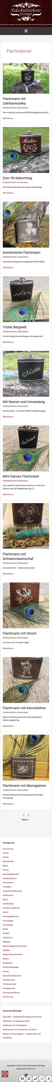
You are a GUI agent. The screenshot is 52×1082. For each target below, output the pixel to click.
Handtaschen (8, 904)
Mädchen (6, 942)
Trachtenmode (9, 980)
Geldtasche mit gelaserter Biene (16, 1021)
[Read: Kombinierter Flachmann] (26, 224)
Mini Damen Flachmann (21, 476)
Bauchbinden (8, 861)
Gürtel (5, 899)
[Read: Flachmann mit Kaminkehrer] (26, 680)
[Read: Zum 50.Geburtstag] (26, 150)
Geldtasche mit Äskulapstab (15, 1025)
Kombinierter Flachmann (21, 253)
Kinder (5, 929)
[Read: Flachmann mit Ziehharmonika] (26, 78)
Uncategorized (9, 988)
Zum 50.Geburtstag (17, 178)
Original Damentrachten (13, 954)
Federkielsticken (10, 108)
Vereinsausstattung (11, 992)
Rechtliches (8, 963)
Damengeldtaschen (11, 874)
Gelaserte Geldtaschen (12, 891)
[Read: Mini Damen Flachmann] (26, 448)
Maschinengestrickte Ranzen (15, 946)
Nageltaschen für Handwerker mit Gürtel (20, 1029)
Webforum (31, 1069)
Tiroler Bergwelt (15, 327)
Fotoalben (7, 887)
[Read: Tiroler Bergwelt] (26, 299)
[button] (26, 31)
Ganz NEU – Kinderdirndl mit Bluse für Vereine (22, 1017)
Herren (5, 912)
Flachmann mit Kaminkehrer (24, 708)
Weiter (26, 820)
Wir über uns (8, 997)
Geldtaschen (8, 895)
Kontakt (6, 933)
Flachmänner (22, 108)
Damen (6, 870)
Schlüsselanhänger (11, 967)
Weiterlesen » (8, 118)
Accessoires (8, 849)
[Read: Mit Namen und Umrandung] (26, 373)
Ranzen (6, 959)
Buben (5, 866)
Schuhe (6, 971)
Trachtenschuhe (9, 984)
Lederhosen (8, 937)
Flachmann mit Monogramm (24, 786)
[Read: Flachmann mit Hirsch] (26, 605)
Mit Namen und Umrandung (24, 402)
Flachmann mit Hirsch (19, 633)
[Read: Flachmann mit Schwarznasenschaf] (26, 526)
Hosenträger (8, 921)
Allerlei (6, 853)
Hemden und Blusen (11, 908)
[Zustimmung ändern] (5, 1074)
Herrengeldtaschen (11, 916)
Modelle (6, 950)
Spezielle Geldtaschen (12, 976)
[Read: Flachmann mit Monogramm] (26, 757)
